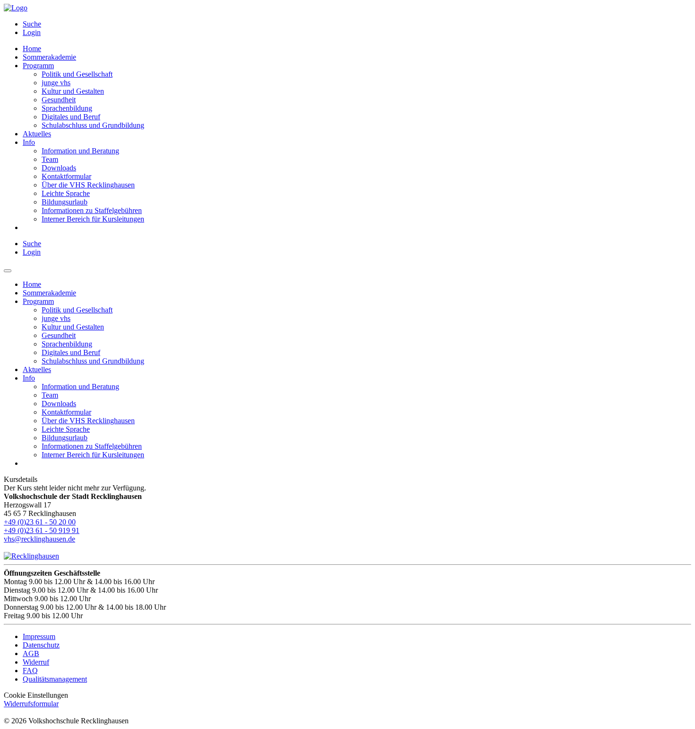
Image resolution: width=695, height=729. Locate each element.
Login (32, 32)
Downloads (59, 168)
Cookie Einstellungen (36, 695)
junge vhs (56, 83)
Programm (38, 66)
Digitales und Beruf (71, 117)
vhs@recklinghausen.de (39, 539)
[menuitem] (357, 24)
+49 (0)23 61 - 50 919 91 (41, 530)
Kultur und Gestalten (73, 91)
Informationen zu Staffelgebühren (92, 210)
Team (50, 159)
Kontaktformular (66, 176)
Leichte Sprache (66, 193)
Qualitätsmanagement (55, 679)
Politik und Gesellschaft (77, 74)
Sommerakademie (49, 57)
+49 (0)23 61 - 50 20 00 (40, 522)
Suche (32, 24)
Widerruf (36, 662)
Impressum (39, 636)
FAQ (30, 671)
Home (32, 48)
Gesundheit (59, 100)
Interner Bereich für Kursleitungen (93, 219)
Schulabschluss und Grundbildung (93, 125)
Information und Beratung (80, 151)
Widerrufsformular (31, 704)
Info (29, 142)
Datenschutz (41, 645)
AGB (31, 653)
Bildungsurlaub (64, 202)
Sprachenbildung (67, 108)
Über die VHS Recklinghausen (88, 185)
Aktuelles (37, 134)
